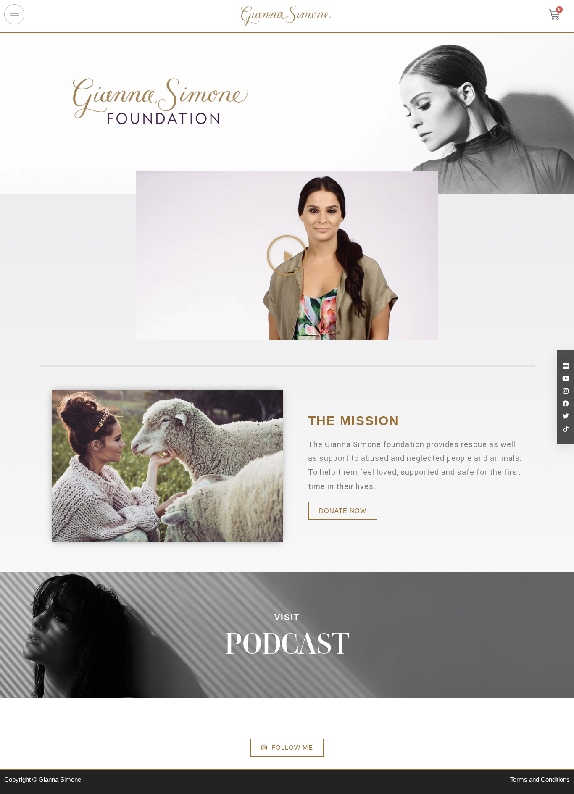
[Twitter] (565, 416)
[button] (287, 255)
